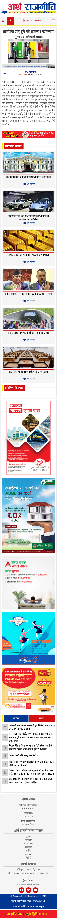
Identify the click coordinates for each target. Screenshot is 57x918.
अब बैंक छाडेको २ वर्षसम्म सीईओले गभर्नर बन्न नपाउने (28, 177)
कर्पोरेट (28, 851)
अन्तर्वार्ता (28, 854)
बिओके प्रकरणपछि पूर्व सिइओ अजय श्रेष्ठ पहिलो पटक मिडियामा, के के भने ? (31, 764)
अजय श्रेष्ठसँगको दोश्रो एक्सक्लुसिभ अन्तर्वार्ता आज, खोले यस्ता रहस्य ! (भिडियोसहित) (30, 781)
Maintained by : (28, 906)
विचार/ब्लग (28, 844)
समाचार (28, 840)
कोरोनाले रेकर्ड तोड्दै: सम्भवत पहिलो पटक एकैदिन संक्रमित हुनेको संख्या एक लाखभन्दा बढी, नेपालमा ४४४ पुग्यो (30, 737)
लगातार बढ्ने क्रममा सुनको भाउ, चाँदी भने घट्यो (28, 255)
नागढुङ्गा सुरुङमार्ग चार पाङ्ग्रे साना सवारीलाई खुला (28, 333)
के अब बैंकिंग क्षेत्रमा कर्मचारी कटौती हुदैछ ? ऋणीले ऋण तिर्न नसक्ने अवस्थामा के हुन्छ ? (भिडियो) (30, 747)
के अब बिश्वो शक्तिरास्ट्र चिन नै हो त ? (24, 756)
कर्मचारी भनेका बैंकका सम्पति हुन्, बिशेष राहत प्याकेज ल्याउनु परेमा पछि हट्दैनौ (32, 727)
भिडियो (28, 858)
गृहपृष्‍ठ (28, 837)
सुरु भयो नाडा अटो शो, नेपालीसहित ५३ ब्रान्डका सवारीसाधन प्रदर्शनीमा (28, 218)
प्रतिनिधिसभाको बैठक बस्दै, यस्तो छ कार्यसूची (28, 372)
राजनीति (28, 847)
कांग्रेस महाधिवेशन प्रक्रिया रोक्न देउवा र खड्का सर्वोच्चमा (28, 294)
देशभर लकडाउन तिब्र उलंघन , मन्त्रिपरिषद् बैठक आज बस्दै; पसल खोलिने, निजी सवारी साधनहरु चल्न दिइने (31, 772)
